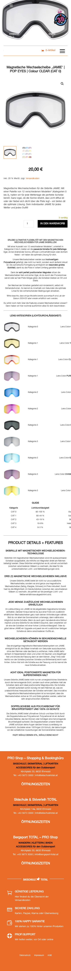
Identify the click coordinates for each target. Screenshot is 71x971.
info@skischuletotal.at (46, 775)
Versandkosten (32, 179)
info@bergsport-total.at (46, 855)
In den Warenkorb (52, 223)
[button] (62, 84)
